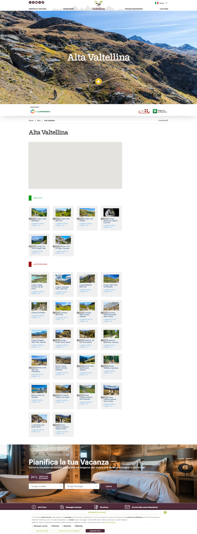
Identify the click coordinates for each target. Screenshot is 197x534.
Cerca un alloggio (43, 477)
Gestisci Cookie (42, 531)
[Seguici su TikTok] (42, 2)
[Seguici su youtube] (36, 2)
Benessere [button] (68, 9)
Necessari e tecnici (40, 526)
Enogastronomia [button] (134, 9)
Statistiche (67, 526)
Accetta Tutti (95, 531)
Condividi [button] (162, 120)
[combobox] (161, 3)
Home (31, 120)
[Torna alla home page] (99, 5)
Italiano (161, 3)
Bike (39, 120)
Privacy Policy (111, 522)
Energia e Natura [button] (37, 9)
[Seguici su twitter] (33, 2)
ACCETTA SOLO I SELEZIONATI (69, 531)
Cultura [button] (164, 9)
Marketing (79, 526)
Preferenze (55, 526)
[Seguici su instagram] (39, 2)
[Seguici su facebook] (30, 2)
